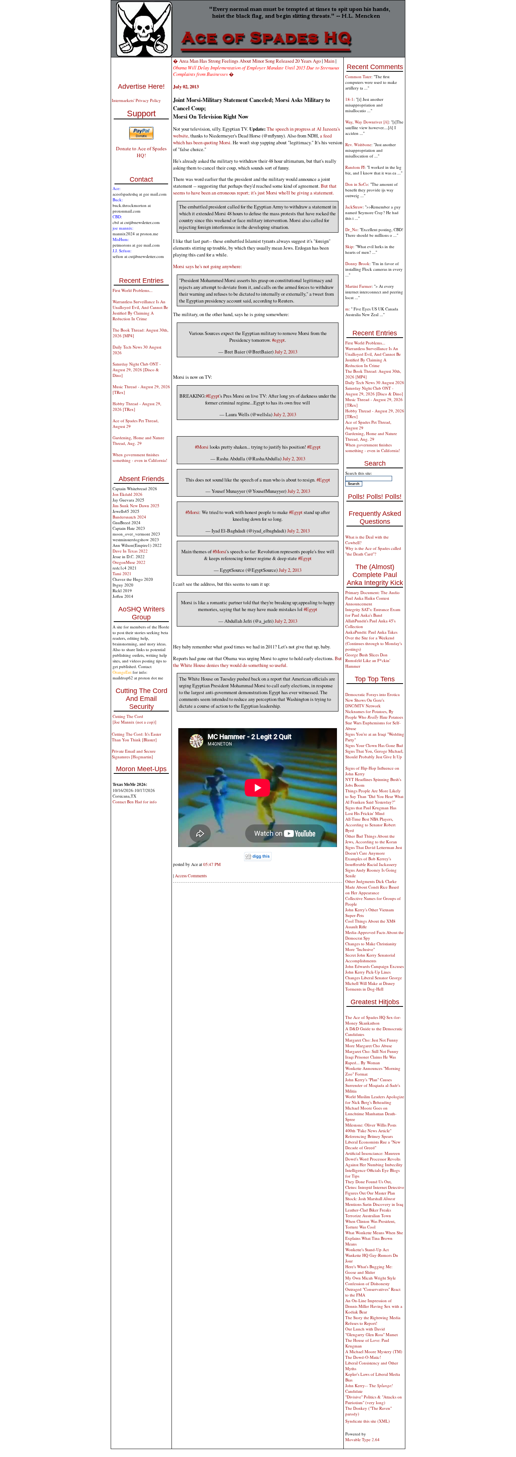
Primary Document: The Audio (372, 592)
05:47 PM (212, 864)
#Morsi (202, 446)
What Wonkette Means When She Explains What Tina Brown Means (374, 1238)
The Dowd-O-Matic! (363, 1357)
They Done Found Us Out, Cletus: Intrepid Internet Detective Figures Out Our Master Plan (374, 1187)
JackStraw (354, 207)
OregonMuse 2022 (129, 562)
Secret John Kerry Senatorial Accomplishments (370, 957)
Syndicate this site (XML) (367, 1421)
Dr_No (351, 229)
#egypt (278, 339)
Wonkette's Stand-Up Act (367, 1249)
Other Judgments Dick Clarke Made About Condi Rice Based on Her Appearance (372, 886)
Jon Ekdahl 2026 (127, 494)
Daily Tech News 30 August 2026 (374, 382)
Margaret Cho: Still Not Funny (372, 1051)
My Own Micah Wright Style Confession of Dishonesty (370, 1280)
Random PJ (355, 167)
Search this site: (358, 473)
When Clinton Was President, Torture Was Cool (370, 1224)
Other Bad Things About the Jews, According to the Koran (371, 838)
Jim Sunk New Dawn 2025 (136, 505)
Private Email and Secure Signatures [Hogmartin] (134, 753)
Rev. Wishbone (358, 144)
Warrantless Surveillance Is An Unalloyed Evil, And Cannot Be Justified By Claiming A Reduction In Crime (140, 310)
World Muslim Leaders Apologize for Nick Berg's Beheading (374, 1099)
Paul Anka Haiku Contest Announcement (367, 601)
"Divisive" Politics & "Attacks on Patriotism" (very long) (373, 1399)
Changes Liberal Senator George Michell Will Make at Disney (373, 980)
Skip (349, 246)
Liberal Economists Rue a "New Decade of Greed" (372, 1144)
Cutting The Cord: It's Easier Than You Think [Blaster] (136, 736)
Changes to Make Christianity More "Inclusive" (371, 946)
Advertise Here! (141, 86)
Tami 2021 (122, 573)
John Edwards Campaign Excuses (374, 966)
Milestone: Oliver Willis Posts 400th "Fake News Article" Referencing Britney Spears (370, 1130)
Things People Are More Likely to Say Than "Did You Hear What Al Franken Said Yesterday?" (374, 796)
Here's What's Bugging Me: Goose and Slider (368, 1269)
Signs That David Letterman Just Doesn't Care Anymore (373, 850)
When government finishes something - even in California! (140, 457)
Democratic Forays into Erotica (372, 694)
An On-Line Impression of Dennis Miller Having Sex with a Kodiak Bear (373, 1306)
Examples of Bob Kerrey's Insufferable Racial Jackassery (371, 861)
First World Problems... (133, 290)
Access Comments (191, 875)
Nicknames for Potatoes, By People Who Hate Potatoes (374, 714)
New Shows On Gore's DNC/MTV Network (364, 702)
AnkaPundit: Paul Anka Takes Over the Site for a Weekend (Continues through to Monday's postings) (373, 640)
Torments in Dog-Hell (364, 989)
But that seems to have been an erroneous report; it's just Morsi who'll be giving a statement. (255, 189)
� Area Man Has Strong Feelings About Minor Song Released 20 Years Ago (247, 60)
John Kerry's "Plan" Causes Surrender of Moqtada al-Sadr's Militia (372, 1085)
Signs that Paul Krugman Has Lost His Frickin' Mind (370, 810)
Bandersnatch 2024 (129, 517)
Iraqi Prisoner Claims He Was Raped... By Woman (370, 1059)
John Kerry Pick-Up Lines (368, 972)
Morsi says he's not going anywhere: (207, 266)
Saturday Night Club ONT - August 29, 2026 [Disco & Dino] (137, 369)
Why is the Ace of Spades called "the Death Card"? (373, 551)
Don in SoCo (356, 184)
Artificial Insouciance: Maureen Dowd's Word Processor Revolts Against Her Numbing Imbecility (374, 1158)
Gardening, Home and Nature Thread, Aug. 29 (138, 440)
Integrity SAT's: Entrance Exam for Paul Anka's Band (372, 612)
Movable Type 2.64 (362, 1439)
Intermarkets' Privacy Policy (136, 100)
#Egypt (212, 395)
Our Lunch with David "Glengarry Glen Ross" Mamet (371, 1331)
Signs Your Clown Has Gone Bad (374, 745)
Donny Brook (357, 263)
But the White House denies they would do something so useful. (257, 661)
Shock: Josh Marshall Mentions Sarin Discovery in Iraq (374, 1201)
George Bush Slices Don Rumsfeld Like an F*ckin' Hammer (367, 660)
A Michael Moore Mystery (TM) (373, 1351)
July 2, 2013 (286, 351)
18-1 (349, 99)
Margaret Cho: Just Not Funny (371, 1040)
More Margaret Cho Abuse (368, 1045)
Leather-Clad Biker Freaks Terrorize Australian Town (368, 1212)
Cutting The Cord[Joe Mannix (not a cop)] (134, 719)
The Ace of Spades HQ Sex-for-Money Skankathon (373, 1020)
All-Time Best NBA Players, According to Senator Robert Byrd (370, 824)
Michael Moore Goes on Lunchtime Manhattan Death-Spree (371, 1113)
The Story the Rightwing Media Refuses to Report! (372, 1320)
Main (329, 60)
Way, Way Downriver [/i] (367, 122)
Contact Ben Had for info (135, 801)
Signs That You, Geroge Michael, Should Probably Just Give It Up (374, 753)
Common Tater (358, 76)
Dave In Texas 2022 (130, 551)
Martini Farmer (358, 286)
